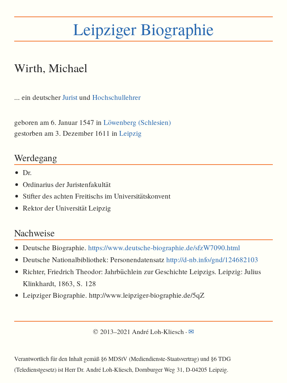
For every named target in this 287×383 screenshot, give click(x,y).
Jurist (69, 97)
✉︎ (191, 331)
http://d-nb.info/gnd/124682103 (212, 259)
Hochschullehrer (116, 97)
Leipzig (130, 133)
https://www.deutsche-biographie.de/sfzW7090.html (164, 247)
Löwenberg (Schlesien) (137, 122)
